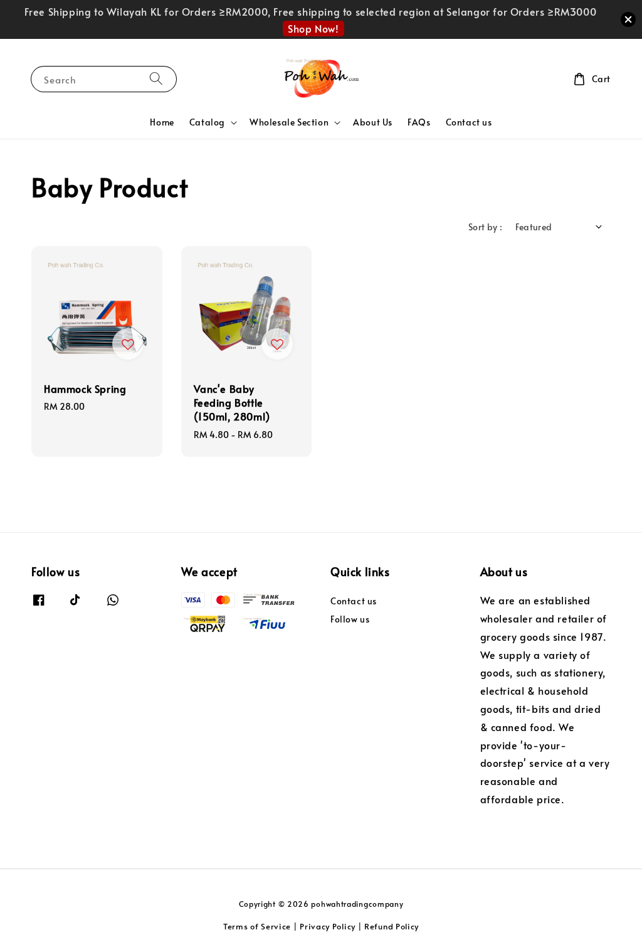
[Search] (156, 79)
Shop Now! (313, 28)
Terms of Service (257, 926)
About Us (372, 122)
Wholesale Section (289, 122)
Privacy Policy (327, 926)
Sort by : (485, 227)
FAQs (419, 122)
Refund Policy (391, 926)
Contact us (469, 122)
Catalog (207, 122)
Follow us (349, 619)
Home (162, 122)
